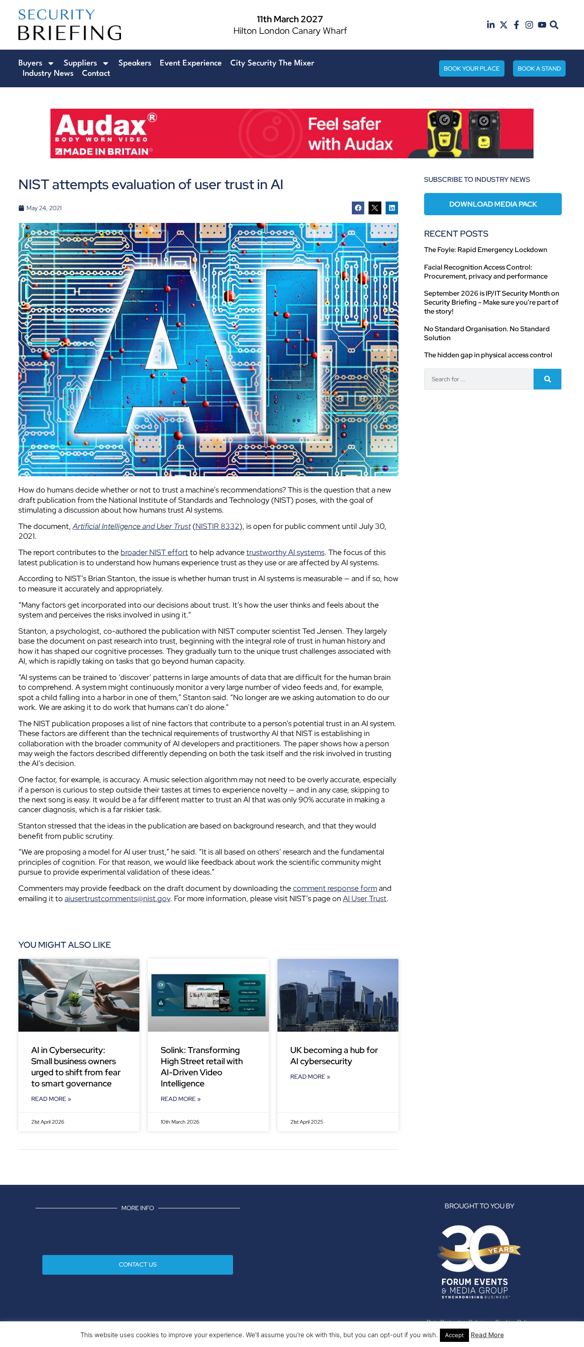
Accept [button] (454, 1335)
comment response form (335, 888)
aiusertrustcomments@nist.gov (117, 898)
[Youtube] (542, 25)
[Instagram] (529, 25)
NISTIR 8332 (217, 526)
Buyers (30, 63)
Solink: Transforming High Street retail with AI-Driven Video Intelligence (202, 1066)
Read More (487, 1335)
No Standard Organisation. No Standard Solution (487, 333)
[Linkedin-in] (491, 25)
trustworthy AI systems (285, 552)
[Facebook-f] (516, 25)
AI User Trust (364, 898)
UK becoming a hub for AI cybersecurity (334, 1055)
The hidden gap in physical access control (488, 354)
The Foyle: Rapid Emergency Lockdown (485, 249)
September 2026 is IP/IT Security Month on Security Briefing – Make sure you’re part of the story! (491, 302)
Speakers (134, 63)
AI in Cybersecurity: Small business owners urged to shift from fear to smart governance (76, 1066)
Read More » (51, 1099)
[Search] (547, 379)
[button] (554, 25)
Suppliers (80, 63)
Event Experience (191, 63)
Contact (96, 73)
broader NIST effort (154, 552)
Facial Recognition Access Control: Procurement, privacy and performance (486, 272)
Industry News (48, 73)
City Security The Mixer (272, 63)
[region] (292, 133)
